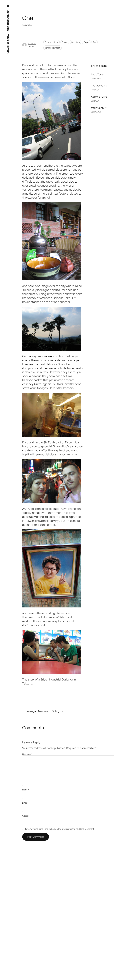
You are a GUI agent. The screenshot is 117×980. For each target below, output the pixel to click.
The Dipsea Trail (99, 85)
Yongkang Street (52, 47)
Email (25, 802)
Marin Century (99, 107)
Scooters (75, 42)
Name (25, 789)
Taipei (86, 42)
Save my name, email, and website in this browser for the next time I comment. (59, 829)
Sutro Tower (97, 74)
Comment (27, 754)
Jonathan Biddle (32, 45)
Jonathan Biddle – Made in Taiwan (8, 31)
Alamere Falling (99, 96)
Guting (55, 711)
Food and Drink (51, 42)
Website (25, 815)
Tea (94, 42)
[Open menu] (8, 6)
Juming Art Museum (37, 711)
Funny (64, 42)
